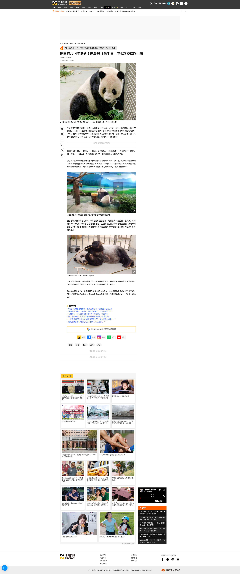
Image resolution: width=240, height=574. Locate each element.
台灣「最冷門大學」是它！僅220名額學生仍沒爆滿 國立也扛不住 (123, 504)
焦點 (59, 7)
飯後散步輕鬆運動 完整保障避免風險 (123, 479)
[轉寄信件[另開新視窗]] (62, 139)
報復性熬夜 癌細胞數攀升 (120, 396)
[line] (159, 3)
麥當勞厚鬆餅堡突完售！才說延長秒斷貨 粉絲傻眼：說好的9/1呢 (97, 480)
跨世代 (84, 11)
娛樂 (83, 7)
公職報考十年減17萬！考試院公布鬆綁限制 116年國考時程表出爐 (79, 455)
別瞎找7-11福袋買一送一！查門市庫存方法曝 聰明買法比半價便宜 (73, 398)
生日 (84, 345)
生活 (107, 7)
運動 (89, 7)
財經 (101, 7)
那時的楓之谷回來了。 (69, 421)
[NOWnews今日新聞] (59, 3)
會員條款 (134, 555)
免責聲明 (103, 557)
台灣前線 (101, 11)
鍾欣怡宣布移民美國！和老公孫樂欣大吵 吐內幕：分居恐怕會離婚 (97, 504)
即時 (65, 7)
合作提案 (134, 560)
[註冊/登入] (186, 3)
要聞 (71, 7)
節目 (127, 7)
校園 (139, 7)
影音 (121, 7)
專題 (77, 7)
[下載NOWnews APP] (177, 3)
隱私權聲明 (103, 560)
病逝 (77, 345)
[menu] (54, 7)
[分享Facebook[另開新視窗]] (62, 129)
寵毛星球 (82, 43)
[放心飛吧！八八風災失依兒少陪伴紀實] (75, 3)
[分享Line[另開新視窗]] (62, 134)
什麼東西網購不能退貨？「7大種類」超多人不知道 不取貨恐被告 (98, 398)
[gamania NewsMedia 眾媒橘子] (170, 570)
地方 (133, 7)
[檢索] (181, 3)
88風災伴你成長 (73, 11)
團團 (70, 345)
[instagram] (155, 3)
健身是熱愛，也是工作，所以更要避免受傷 (72, 504)
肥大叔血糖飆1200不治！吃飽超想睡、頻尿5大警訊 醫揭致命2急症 (72, 480)
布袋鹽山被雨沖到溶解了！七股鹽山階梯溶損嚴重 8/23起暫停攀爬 (122, 422)
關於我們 (134, 557)
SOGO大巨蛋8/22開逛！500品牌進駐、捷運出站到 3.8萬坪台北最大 (98, 422)
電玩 (113, 7)
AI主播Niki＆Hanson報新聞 (126, 11)
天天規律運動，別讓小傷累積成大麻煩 (112, 455)
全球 (95, 7)
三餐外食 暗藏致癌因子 (69, 537)
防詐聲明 (103, 555)
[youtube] (164, 3)
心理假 (110, 11)
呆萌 (98, 345)
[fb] (151, 3)
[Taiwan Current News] (168, 3)
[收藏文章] (62, 155)
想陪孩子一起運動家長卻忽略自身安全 (112, 537)
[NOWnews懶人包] (172, 3)
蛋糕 (91, 345)
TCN (92, 11)
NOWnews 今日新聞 (66, 43)
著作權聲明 (103, 563)
